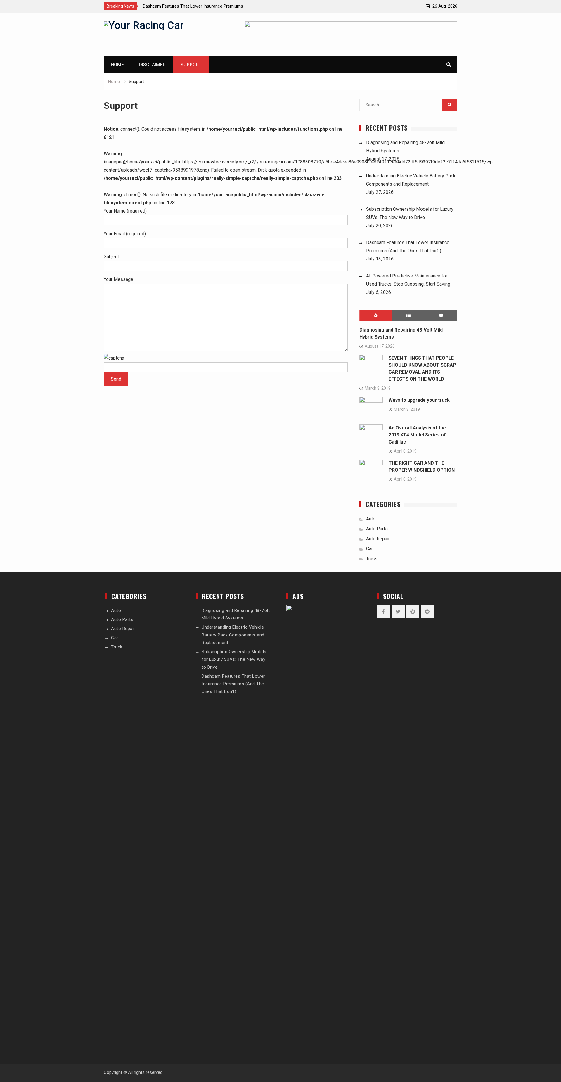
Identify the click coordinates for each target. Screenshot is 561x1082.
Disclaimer (152, 65)
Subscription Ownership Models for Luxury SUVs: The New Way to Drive (234, 659)
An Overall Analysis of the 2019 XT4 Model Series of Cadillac (417, 435)
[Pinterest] (412, 611)
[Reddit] (427, 611)
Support (191, 65)
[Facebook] (383, 611)
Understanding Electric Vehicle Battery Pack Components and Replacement (233, 634)
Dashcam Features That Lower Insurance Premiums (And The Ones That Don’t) (233, 684)
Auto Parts (377, 528)
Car (369, 548)
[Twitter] (398, 611)
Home (117, 65)
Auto (370, 519)
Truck (371, 558)
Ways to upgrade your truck (419, 400)
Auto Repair (378, 538)
